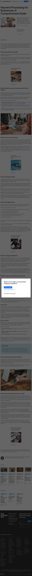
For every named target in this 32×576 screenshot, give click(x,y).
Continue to (9, 289)
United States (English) (8, 287)
